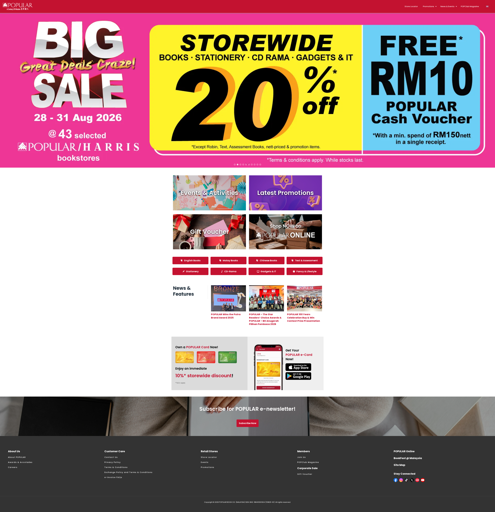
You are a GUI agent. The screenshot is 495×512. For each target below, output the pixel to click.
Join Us (301, 457)
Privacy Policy (112, 462)
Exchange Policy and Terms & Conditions (128, 472)
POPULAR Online (404, 451)
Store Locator (209, 457)
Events (204, 462)
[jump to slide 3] (240, 164)
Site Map (399, 465)
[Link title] (228, 298)
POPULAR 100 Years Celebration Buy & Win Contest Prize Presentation (303, 317)
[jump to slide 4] (243, 164)
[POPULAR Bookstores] (18, 6)
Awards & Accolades (20, 462)
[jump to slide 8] (254, 164)
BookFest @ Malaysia (408, 458)
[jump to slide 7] (252, 164)
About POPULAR (17, 457)
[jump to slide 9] (257, 164)
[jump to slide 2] (237, 164)
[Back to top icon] (482, 506)
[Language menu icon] (488, 6)
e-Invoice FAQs (113, 477)
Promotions (207, 467)
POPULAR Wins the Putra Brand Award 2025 (226, 316)
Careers (12, 467)
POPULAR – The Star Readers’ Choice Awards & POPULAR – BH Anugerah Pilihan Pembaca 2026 (265, 319)
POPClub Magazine (308, 462)
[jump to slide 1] (235, 164)
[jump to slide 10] (260, 164)
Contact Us (111, 457)
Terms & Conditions (116, 467)
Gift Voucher (304, 474)
